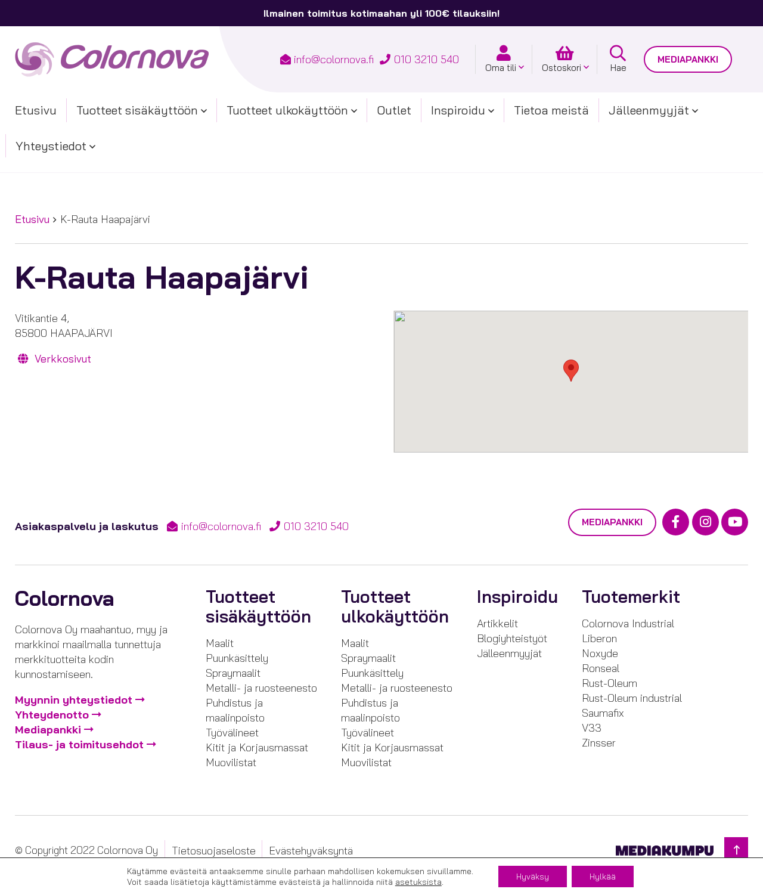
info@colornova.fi (334, 59)
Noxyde (600, 653)
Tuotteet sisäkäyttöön (137, 110)
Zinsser (599, 743)
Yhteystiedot (50, 145)
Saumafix (603, 713)
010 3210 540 (426, 59)
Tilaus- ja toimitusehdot (79, 744)
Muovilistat (231, 762)
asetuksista (418, 882)
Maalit (220, 643)
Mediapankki (687, 59)
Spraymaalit (233, 673)
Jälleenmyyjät (649, 110)
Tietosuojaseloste (214, 850)
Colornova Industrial (628, 623)
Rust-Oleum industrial (632, 698)
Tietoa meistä (551, 110)
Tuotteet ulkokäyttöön (287, 110)
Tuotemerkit (631, 596)
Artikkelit (497, 623)
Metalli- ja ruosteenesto (261, 688)
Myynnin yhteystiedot (73, 700)
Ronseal (600, 668)
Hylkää (603, 876)
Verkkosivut (61, 359)
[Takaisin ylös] (736, 850)
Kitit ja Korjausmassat (257, 747)
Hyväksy (532, 876)
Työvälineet (232, 732)
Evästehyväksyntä (311, 850)
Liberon (599, 638)
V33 (591, 728)
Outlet (394, 110)
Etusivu (36, 110)
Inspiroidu (458, 110)
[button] (571, 371)
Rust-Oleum (609, 683)
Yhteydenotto (52, 714)
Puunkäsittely (237, 658)
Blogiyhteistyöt (512, 638)
